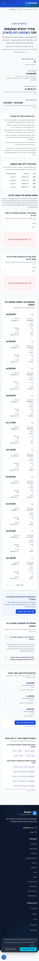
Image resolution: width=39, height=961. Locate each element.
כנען (32, 352)
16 (29, 379)
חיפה (35, 919)
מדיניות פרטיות (32, 882)
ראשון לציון (33, 925)
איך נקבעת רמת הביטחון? (18, 52)
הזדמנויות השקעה (31, 858)
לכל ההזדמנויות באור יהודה (25, 723)
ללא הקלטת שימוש (10, 949)
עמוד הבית (34, 844)
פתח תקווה (33, 930)
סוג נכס (34, 223)
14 (29, 352)
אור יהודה (20, 10)
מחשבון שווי (33, 849)
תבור (31, 515)
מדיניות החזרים (32, 891)
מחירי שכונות (28, 10)
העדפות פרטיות (32, 896)
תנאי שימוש (33, 886)
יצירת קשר (34, 868)
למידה (35, 872)
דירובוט (36, 10)
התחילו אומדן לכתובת (24, 611)
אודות (35, 877)
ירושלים (34, 914)
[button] (4, 957)
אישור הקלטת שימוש (28, 949)
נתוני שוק (34, 853)
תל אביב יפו (33, 908)
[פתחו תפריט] (4, 4)
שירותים (34, 863)
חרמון (31, 325)
